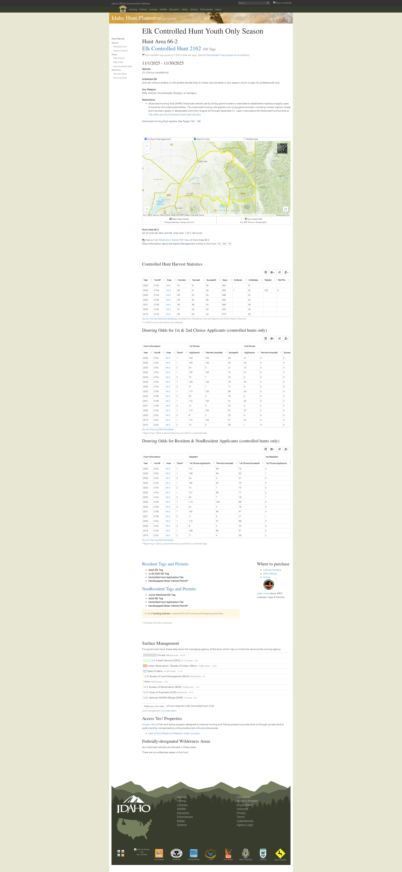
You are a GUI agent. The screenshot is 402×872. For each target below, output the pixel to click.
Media (185, 9)
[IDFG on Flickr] (122, 851)
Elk (143, 72)
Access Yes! (148, 724)
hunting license (161, 613)
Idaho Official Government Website (130, 3)
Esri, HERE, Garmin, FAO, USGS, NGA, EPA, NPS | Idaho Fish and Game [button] (173, 215)
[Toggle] (265, 272)
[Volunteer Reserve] (263, 853)
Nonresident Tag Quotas (219, 55)
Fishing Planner (194, 860)
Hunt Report (228, 860)
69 (230, 244)
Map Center (119, 58)
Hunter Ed (176, 860)
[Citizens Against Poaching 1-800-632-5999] (245, 853)
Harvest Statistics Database (163, 318)
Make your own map (154, 706)
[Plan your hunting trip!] (159, 853)
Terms (240, 817)
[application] (216, 178)
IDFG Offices (270, 573)
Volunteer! (263, 860)
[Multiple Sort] (279, 272)
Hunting (133, 9)
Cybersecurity (245, 821)
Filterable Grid (120, 46)
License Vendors (272, 569)
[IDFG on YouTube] (118, 851)
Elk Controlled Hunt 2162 (171, 48)
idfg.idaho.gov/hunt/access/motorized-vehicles (174, 114)
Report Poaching (245, 860)
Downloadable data (122, 66)
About (218, 9)
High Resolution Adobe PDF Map (171, 239)
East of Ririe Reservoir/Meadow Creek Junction (174, 733)
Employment (244, 805)
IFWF (211, 860)
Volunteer (242, 809)
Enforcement (206, 9)
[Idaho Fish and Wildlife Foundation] (211, 853)
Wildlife (163, 9)
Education (174, 9)
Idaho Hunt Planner (133, 17)
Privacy (241, 813)
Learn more (263, 593)
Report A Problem (247, 801)
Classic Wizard (120, 50)
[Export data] (286, 272)
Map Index (118, 62)
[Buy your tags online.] (268, 584)
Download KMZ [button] (253, 220)
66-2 (168, 285)
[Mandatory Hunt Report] (228, 853)
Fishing (143, 9)
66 (219, 244)
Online (266, 577)
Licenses (153, 9)
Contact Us (243, 797)
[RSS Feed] (122, 855)
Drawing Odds (120, 77)
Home (122, 9)
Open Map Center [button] (179, 220)
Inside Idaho (170, 710)
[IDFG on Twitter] (118, 855)
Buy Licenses (142, 855)
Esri (288, 215)
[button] (146, 145)
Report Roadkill (280, 860)
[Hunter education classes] (176, 853)
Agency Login (245, 825)
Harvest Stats (120, 73)
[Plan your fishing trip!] (193, 853)
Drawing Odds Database (161, 429)
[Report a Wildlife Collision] (280, 853)
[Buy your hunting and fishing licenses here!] (141, 851)
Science (194, 9)
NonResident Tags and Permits (169, 589)
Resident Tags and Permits (165, 564)
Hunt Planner (159, 860)
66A (224, 244)
